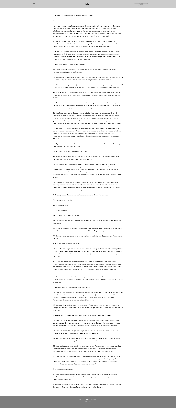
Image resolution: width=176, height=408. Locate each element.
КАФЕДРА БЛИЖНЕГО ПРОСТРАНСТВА (88, 399)
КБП (88, 4)
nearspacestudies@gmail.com (62, 269)
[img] (34, 4)
